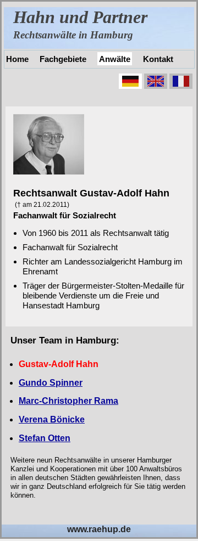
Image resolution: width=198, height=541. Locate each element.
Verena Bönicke (52, 419)
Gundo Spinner (50, 382)
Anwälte (114, 59)
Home (17, 59)
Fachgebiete (63, 59)
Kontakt (158, 59)
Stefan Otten (44, 438)
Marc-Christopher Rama (68, 400)
